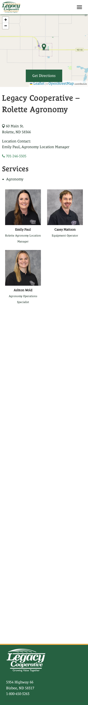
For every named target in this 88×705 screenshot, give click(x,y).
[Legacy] (10, 7)
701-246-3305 (15, 156)
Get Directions (44, 75)
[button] (5, 20)
